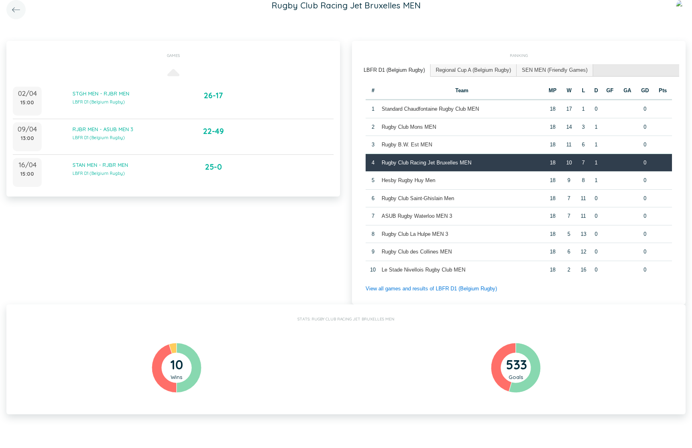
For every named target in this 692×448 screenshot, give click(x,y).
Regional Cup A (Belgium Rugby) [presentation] (473, 70)
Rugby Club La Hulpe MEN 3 (415, 234)
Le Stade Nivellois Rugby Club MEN (423, 270)
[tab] (394, 70)
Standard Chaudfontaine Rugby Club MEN (430, 109)
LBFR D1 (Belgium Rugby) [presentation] (394, 70)
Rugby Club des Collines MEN (417, 252)
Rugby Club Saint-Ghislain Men (418, 198)
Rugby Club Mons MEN (409, 127)
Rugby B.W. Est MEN (407, 145)
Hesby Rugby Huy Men (408, 180)
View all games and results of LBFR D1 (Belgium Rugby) (431, 289)
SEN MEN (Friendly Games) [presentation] (554, 70)
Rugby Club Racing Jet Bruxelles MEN (426, 163)
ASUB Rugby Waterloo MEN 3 (417, 216)
